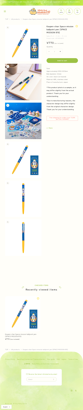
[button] (5, 11)
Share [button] (51, 128)
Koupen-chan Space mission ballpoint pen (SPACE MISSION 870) (20, 335)
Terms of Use (73, 359)
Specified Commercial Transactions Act (31, 359)
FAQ (58, 359)
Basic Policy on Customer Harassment (45, 364)
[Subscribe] (54, 379)
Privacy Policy (10, 359)
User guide (51, 359)
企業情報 (27, 364)
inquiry (64, 359)
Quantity (50, 46)
